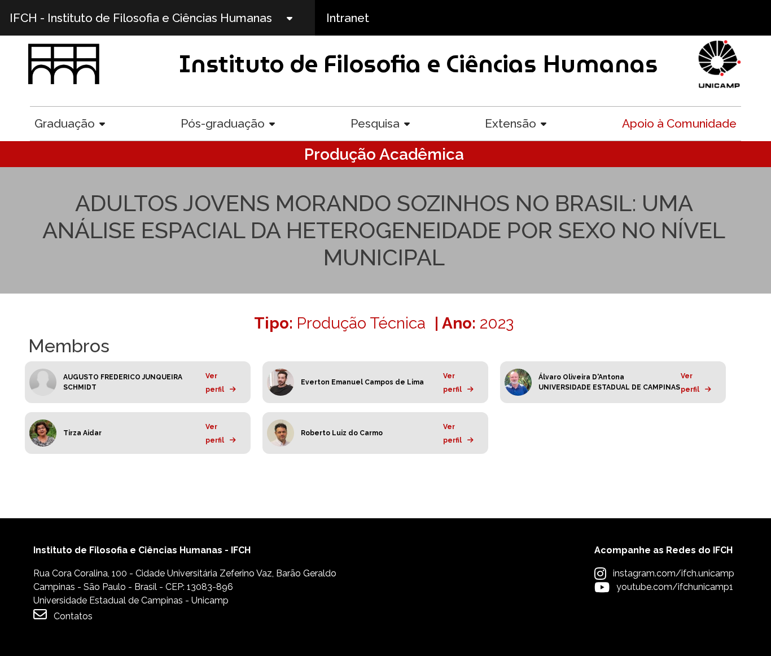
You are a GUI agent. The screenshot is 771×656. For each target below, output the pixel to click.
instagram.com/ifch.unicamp (673, 573)
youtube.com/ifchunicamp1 (674, 586)
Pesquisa (375, 123)
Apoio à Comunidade (679, 123)
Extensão (510, 123)
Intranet (347, 18)
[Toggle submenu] (299, 18)
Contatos (73, 616)
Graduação (64, 123)
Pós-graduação (223, 123)
